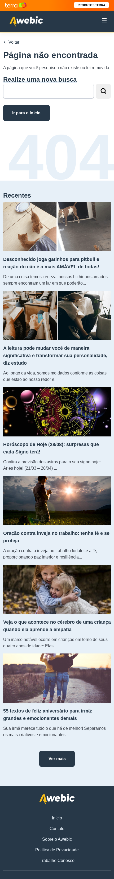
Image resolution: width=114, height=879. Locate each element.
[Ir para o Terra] (16, 5)
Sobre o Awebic (57, 839)
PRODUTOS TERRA (91, 5)
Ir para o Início (26, 113)
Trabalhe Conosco (57, 860)
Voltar (13, 42)
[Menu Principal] (104, 21)
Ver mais (57, 758)
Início (57, 818)
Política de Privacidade (57, 850)
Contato (57, 828)
